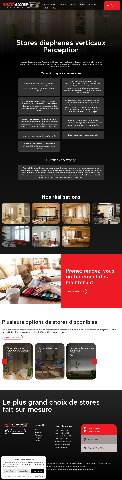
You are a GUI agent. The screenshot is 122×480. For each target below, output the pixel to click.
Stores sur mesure (48, 4)
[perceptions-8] (76, 213)
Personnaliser (23, 471)
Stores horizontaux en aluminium (50, 349)
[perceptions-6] (106, 213)
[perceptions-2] (76, 236)
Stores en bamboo (16, 348)
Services (63, 4)
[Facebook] (6, 431)
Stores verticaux (79, 348)
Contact (45, 8)
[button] (94, 361)
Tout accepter (37, 471)
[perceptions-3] (46, 236)
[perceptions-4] (16, 236)
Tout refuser (9, 471)
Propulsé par (41, 475)
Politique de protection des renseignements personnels (17, 476)
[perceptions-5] (16, 213)
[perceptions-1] (46, 213)
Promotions (81, 4)
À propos (72, 4)
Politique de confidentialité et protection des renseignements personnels (61, 466)
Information (92, 4)
